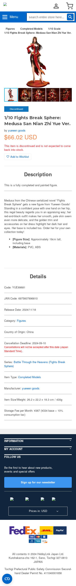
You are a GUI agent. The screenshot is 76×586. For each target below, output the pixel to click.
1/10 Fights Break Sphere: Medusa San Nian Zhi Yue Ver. (37, 33)
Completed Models (31, 29)
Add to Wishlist (19, 157)
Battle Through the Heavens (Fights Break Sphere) (34, 364)
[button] (64, 44)
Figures (10, 29)
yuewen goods (17, 130)
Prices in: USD (38, 511)
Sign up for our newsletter (38, 482)
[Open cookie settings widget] (7, 579)
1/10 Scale (54, 29)
